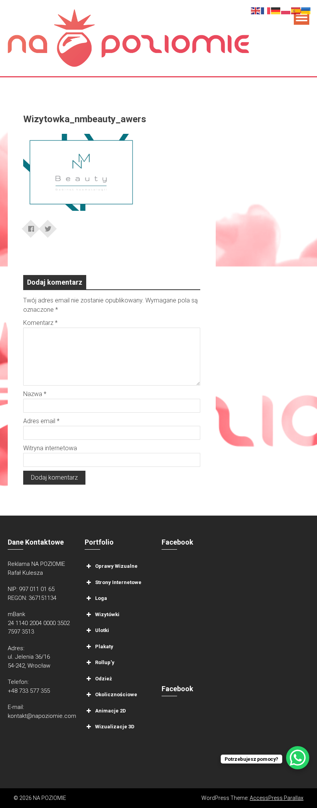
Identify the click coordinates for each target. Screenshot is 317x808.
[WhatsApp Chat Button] (297, 757)
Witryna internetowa (50, 448)
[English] (256, 10)
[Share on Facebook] (31, 226)
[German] (276, 10)
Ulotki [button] (102, 630)
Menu (301, 17)
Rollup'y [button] (104, 662)
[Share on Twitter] (48, 226)
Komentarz (40, 322)
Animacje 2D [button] (110, 711)
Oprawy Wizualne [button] (116, 566)
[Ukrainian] (306, 10)
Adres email (41, 421)
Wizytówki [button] (107, 614)
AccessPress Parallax (276, 798)
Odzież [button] (103, 679)
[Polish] (286, 10)
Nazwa (34, 394)
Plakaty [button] (104, 646)
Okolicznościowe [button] (116, 694)
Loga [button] (101, 598)
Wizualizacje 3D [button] (115, 726)
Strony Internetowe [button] (118, 582)
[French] (266, 10)
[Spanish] (296, 10)
